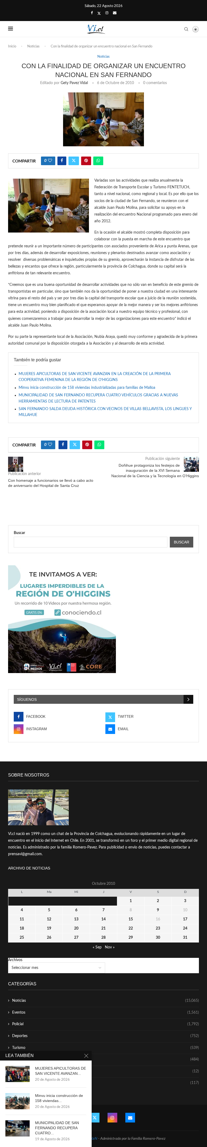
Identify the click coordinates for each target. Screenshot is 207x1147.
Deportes (105, 1036)
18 (22, 928)
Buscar (19, 533)
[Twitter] (99, 13)
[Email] (114, 13)
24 (185, 928)
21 (103, 928)
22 (131, 928)
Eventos (105, 1012)
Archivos (15, 960)
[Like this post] (50, 161)
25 (22, 938)
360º (105, 1083)
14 (103, 919)
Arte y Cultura (105, 1059)
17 (185, 919)
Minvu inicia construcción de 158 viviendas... (59, 1098)
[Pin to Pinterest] (86, 161)
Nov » (110, 947)
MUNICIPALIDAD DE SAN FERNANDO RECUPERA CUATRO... (57, 1128)
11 (22, 919)
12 (49, 919)
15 (131, 919)
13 (76, 919)
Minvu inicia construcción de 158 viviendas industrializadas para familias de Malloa (87, 388)
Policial (105, 1024)
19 (49, 928)
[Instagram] (106, 13)
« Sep (97, 947)
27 (76, 938)
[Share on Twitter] (73, 161)
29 (131, 938)
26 (49, 938)
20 (76, 928)
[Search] (186, 29)
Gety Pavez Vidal (74, 83)
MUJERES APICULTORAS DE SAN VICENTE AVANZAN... (60, 1071)
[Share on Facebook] (61, 161)
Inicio (12, 46)
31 (185, 938)
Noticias (33, 46)
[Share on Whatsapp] (98, 161)
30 (158, 938)
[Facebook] (92, 13)
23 (158, 928)
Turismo (105, 1048)
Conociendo (105, 1071)
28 (103, 938)
